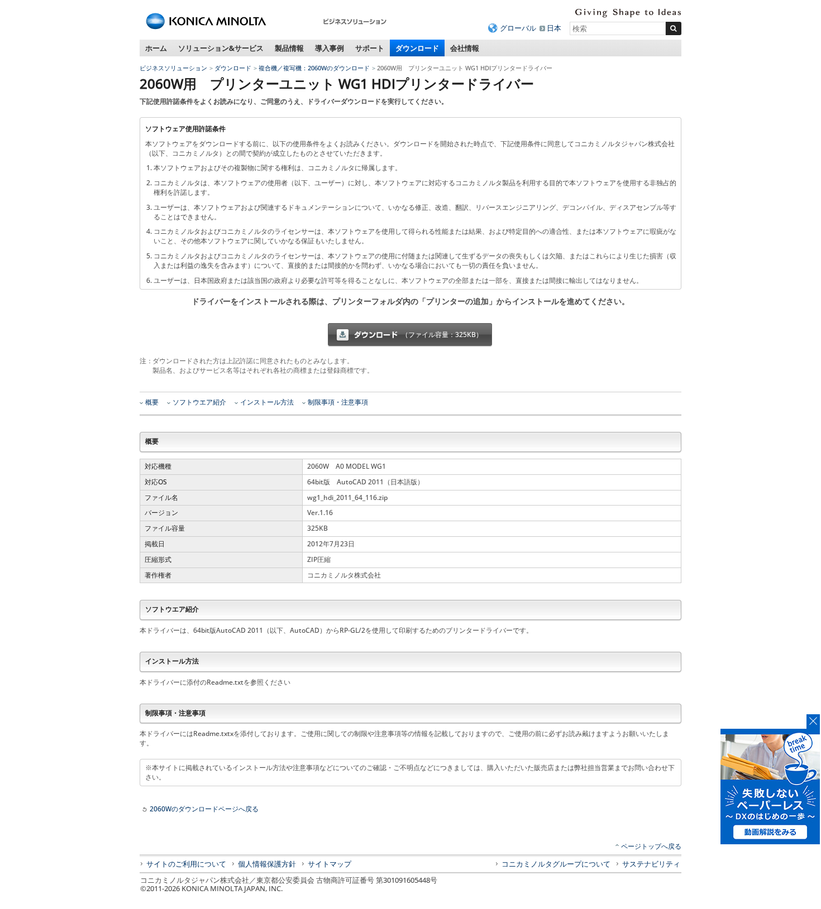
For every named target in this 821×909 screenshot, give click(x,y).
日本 (554, 28)
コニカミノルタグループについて (556, 864)
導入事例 (329, 48)
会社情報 (464, 48)
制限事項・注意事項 (338, 402)
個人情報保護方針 (267, 864)
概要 (152, 402)
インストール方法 (267, 402)
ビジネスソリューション (173, 68)
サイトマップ (329, 864)
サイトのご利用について (186, 864)
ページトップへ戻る (651, 846)
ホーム (156, 48)
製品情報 (289, 48)
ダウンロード (417, 48)
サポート (369, 48)
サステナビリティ (651, 864)
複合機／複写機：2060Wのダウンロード (314, 68)
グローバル (518, 28)
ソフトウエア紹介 (199, 402)
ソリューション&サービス (221, 48)
